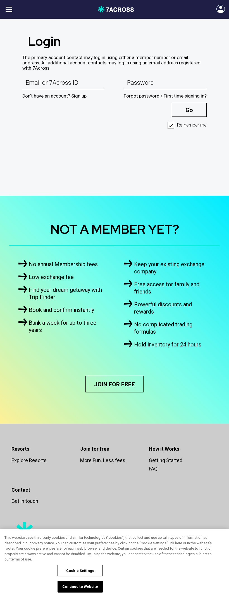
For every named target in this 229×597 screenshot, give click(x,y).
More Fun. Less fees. (103, 460)
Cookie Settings (80, 571)
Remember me (192, 125)
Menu (9, 9)
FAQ (153, 469)
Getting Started (165, 460)
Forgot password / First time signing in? (165, 96)
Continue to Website (80, 586)
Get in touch (24, 501)
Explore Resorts (29, 460)
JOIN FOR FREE (114, 384)
